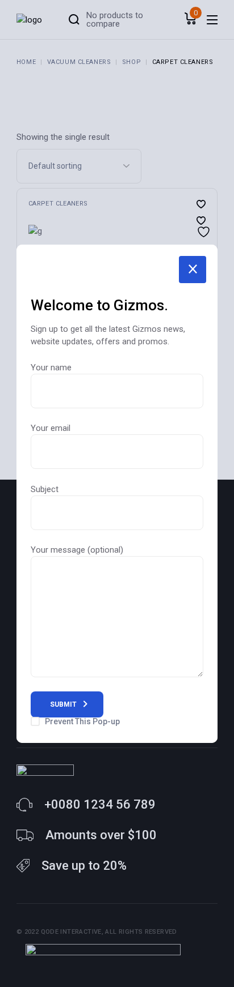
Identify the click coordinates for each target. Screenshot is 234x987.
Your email (50, 428)
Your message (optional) (77, 550)
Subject (44, 489)
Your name (51, 367)
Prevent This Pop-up (82, 721)
